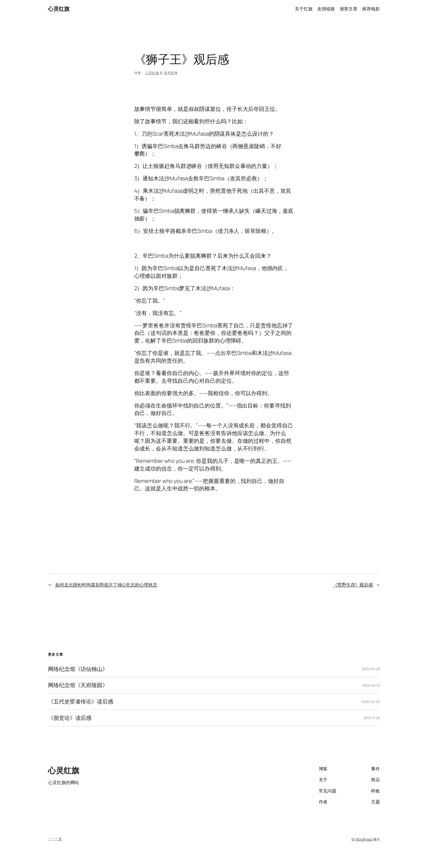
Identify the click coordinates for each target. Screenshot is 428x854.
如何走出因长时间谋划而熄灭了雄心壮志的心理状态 (106, 585)
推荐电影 (371, 9)
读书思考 (171, 72)
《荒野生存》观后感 (353, 585)
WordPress (364, 839)
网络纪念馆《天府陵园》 (78, 685)
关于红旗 (304, 9)
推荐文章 (349, 9)
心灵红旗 (58, 8)
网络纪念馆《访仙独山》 (78, 669)
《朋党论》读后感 (69, 718)
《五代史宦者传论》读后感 (80, 701)
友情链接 (326, 9)
